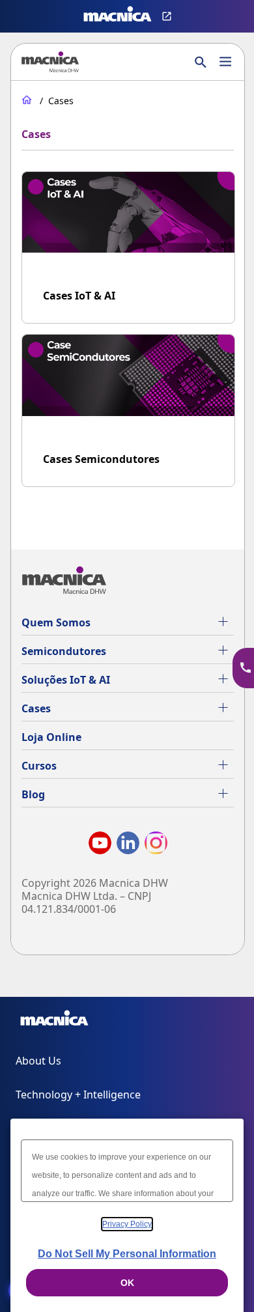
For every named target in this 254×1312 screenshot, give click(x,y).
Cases (36, 708)
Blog (33, 794)
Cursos (39, 766)
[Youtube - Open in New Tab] (100, 845)
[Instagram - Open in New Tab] (156, 845)
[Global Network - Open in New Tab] (168, 16)
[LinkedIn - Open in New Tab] (128, 845)
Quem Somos (56, 622)
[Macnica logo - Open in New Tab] (117, 16)
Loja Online (51, 737)
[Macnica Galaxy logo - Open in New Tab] (54, 1020)
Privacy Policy (127, 1224)
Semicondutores (63, 651)
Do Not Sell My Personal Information (127, 1253)
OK (127, 1282)
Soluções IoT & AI (65, 680)
